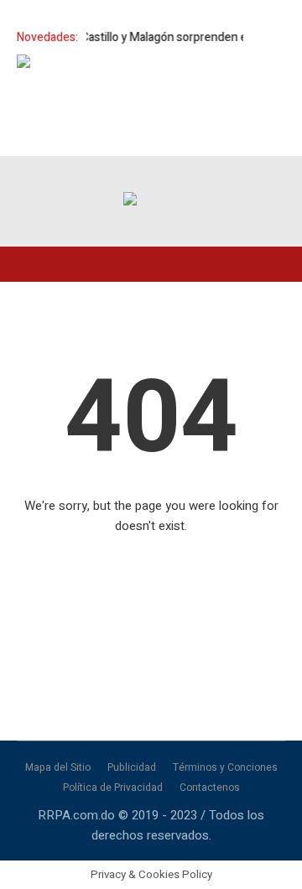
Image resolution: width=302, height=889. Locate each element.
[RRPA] (196, 171)
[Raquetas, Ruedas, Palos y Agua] (130, 201)
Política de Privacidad (113, 787)
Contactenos (210, 787)
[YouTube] (267, 171)
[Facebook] (161, 171)
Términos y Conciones (225, 767)
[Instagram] (231, 171)
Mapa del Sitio (58, 767)
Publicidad (131, 767)
